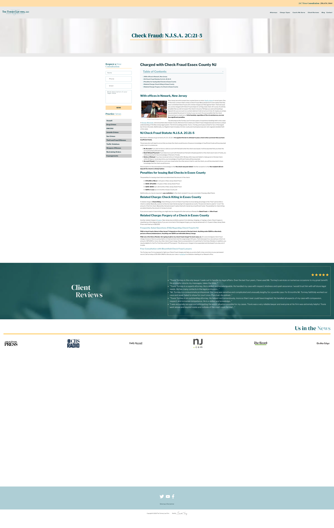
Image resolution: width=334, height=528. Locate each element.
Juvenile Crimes (112, 132)
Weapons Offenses (113, 148)
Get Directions (85, 449)
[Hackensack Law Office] (85, 467)
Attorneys (273, 12)
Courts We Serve (299, 12)
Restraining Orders (113, 152)
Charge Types (285, 12)
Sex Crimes (110, 136)
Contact (329, 12)
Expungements (112, 156)
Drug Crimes (111, 124)
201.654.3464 (326, 3)
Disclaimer (170, 504)
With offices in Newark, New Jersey (155, 76)
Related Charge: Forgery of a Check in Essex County (161, 87)
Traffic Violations (113, 144)
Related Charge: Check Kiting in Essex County (159, 84)
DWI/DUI (109, 128)
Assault (109, 121)
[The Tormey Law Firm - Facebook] (173, 496)
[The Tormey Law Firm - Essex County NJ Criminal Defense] (16, 12)
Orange (144, 123)
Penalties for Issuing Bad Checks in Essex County (160, 82)
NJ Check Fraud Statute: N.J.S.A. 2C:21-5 (157, 79)
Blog (323, 12)
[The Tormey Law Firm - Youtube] (168, 497)
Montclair (150, 123)
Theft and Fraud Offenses (116, 140)
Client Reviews (313, 12)
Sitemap (163, 504)
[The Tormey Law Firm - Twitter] (162, 496)
